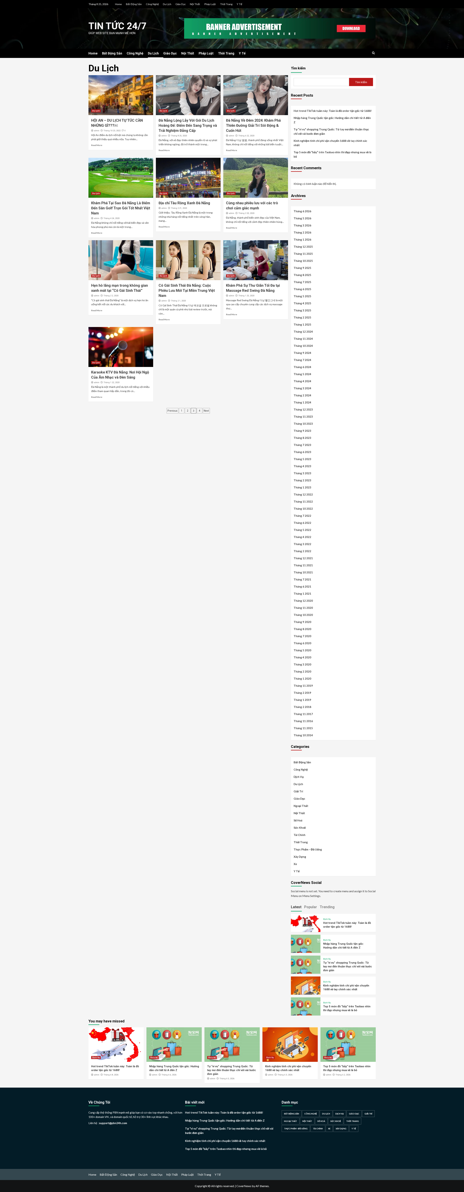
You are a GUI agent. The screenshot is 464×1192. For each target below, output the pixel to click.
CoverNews (243, 1186)
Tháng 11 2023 (303, 416)
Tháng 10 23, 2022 (112, 130)
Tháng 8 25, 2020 (179, 136)
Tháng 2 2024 (302, 395)
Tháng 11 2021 (303, 565)
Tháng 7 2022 (302, 515)
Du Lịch (167, 4)
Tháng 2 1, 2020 (178, 301)
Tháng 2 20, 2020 (246, 213)
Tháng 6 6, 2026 (168, 1075)
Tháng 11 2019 (303, 685)
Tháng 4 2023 (302, 466)
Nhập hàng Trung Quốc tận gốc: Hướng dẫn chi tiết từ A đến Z (332, 120)
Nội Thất (195, 4)
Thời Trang (226, 4)
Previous (172, 410)
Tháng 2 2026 (302, 232)
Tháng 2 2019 (302, 692)
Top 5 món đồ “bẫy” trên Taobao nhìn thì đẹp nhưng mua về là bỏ (332, 154)
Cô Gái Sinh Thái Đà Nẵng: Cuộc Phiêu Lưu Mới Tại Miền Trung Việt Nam (187, 290)
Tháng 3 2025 (302, 310)
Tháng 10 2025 (303, 260)
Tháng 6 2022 (302, 522)
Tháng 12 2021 (303, 558)
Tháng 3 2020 (302, 664)
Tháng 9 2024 (302, 352)
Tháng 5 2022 (302, 529)
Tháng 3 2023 (302, 473)
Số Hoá (298, 820)
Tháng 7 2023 (302, 444)
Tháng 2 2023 (302, 480)
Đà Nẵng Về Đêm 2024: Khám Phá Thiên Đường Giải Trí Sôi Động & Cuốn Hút (253, 125)
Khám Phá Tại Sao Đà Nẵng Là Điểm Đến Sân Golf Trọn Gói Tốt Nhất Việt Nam (120, 208)
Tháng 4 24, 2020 (111, 218)
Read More (96, 145)
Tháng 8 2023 (302, 437)
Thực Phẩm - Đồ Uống (296, 1128)
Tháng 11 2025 (303, 253)
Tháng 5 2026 (302, 218)
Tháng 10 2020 (303, 614)
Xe (295, 864)
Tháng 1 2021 (302, 593)
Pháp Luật (210, 4)
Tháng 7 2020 (302, 636)
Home (118, 4)
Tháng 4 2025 (302, 303)
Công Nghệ (152, 4)
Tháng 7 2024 (302, 360)
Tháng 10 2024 (303, 345)
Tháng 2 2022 (302, 551)
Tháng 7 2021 (302, 579)
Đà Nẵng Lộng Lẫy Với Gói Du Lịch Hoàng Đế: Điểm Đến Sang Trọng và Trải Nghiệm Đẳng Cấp (188, 125)
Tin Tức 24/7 (117, 26)
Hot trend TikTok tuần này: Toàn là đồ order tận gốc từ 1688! (333, 110)
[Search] (373, 53)
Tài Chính (299, 834)
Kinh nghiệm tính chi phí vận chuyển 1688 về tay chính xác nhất (330, 143)
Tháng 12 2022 (303, 494)
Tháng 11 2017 (303, 714)
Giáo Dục (180, 4)
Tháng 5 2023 (302, 459)
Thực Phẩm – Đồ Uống (308, 849)
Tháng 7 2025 (302, 282)
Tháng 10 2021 (303, 572)
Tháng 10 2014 (303, 735)
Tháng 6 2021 (302, 586)
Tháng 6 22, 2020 (246, 136)
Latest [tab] (296, 907)
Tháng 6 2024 (302, 367)
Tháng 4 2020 (302, 657)
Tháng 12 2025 (303, 246)
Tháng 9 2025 (302, 267)
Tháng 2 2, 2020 (110, 296)
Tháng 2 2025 (302, 317)
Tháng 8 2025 (302, 275)
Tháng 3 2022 (302, 544)
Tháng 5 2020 (302, 650)
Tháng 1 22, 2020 (111, 382)
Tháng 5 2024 (302, 374)
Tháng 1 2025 (302, 324)
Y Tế (239, 4)
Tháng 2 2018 (302, 706)
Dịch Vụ (299, 776)
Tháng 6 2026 (302, 211)
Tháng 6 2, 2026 (342, 1075)
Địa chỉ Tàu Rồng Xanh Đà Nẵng (184, 203)
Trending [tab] (327, 907)
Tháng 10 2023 (303, 423)
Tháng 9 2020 (302, 622)
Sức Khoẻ (300, 827)
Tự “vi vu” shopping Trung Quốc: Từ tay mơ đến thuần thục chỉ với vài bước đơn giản (331, 131)
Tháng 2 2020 (302, 671)
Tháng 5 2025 (302, 296)
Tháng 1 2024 (302, 402)
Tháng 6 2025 (302, 289)
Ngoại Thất (301, 805)
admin (96, 130)
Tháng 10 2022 (303, 508)
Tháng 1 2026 (302, 239)
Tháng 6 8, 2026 (110, 1075)
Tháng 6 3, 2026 (284, 1075)
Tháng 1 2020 (302, 678)
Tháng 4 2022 (302, 537)
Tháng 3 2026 (302, 225)
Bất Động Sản (134, 4)
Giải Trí (298, 791)
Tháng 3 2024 (302, 388)
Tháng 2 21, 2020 (179, 208)
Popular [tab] (310, 907)
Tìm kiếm (298, 68)
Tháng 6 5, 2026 (226, 1078)
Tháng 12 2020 (303, 600)
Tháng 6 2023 (302, 452)
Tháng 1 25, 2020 (246, 296)
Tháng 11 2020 (303, 607)
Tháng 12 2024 (303, 331)
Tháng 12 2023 (303, 409)
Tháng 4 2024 (302, 381)
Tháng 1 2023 (302, 487)
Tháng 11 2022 (303, 501)
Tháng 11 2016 (303, 721)
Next (206, 410)
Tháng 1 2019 (302, 699)
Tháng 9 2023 (302, 430)
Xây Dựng (300, 856)
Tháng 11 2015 (303, 728)
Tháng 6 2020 (302, 643)
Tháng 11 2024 (303, 338)
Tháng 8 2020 (302, 629)
